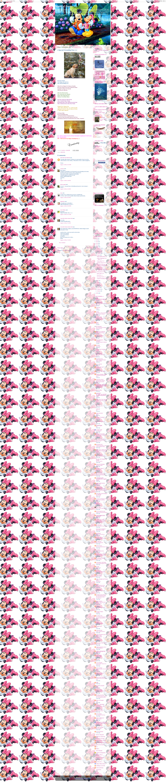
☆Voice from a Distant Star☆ (101, 449)
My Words (98, 345)
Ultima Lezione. (99, 674)
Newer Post (60, 248)
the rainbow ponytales (100, 685)
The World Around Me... (100, 433)
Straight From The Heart (101, 349)
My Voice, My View (99, 537)
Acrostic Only (98, 589)
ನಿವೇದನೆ (97, 622)
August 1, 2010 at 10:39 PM (65, 206)
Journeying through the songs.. (101, 563)
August (98, 255)
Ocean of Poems (99, 667)
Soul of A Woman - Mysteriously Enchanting (100, 488)
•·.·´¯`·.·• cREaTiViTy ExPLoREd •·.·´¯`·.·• (100, 705)
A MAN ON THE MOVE (100, 371)
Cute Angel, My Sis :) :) (101, 276)
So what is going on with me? (101, 538)
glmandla (98, 659)
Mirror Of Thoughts (100, 700)
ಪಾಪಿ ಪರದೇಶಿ (98, 652)
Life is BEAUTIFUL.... (100, 335)
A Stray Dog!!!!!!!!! (100, 261)
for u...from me (99, 364)
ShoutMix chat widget (99, 233)
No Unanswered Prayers (100, 534)
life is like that (98, 524)
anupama (62, 168)
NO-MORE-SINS (99, 709)
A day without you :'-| (100, 405)
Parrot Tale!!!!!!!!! (100, 273)
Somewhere (98, 418)
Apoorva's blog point (100, 734)
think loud (98, 307)
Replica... (98, 748)
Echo (97, 701)
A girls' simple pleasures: (100, 631)
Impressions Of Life (99, 379)
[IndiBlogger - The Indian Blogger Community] (99, 67)
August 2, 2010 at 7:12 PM (65, 223)
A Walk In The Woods (100, 519)
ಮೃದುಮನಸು (98, 393)
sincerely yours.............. (100, 761)
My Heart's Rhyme (99, 611)
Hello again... (98, 484)
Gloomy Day (98, 346)
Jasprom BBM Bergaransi (101, 456)
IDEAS (97, 584)
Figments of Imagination (101, 752)
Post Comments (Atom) (67, 250)
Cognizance (98, 606)
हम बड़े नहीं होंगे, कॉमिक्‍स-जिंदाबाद (101, 384)
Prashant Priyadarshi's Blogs (101, 742)
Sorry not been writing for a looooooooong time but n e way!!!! (101, 618)
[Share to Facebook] (77, 150)
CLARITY (98, 612)
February (99, 289)
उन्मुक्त (97, 298)
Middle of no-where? (99, 710)
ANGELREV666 (99, 630)
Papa (97, 336)
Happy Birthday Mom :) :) (102, 256)
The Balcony (98, 469)
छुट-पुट (97, 503)
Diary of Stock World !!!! (101, 677)
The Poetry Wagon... (100, 468)
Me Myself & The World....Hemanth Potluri (101, 359)
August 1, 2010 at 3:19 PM (65, 189)
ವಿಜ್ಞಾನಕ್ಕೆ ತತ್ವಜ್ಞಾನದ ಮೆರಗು (100, 515)
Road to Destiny (99, 574)
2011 (97, 245)
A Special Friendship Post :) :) (102, 278)
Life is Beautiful (99, 750)
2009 (97, 293)
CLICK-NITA (98, 769)
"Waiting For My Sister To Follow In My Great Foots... (102, 265)
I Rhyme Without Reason (100, 763)
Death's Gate (98, 495)
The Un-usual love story (100, 511)
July (98, 280)
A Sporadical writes (99, 454)
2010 (97, 246)
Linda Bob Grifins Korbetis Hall (66, 218)
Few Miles (98, 404)
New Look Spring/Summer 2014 (101, 546)
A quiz (97, 686)
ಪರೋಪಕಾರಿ (98, 516)
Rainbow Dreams (99, 689)
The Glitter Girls (99, 615)
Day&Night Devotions (100, 738)
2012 (97, 243)
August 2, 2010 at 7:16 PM (65, 240)
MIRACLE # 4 (98, 719)
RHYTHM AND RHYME (65, 157)
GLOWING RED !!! (99, 648)
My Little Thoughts (99, 727)
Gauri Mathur (63, 209)
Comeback (98, 368)
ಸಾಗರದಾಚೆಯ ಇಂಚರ (99, 477)
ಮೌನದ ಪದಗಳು (99, 655)
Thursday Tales (99, 626)
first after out (98, 724)
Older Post (89, 248)
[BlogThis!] (74, 150)
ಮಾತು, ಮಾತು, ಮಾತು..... (100, 623)
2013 (97, 241)
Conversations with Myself (101, 562)
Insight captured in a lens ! (101, 647)
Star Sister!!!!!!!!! (100, 267)
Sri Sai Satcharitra (99, 731)
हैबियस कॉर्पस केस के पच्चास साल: (101, 299)
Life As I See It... (99, 545)
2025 (97, 239)
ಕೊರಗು (97, 414)
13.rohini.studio (99, 429)
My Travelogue (99, 326)
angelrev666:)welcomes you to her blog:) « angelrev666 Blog (101, 723)
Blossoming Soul (99, 444)
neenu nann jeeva (99, 413)
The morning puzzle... (100, 542)
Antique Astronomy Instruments (101, 512)
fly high (97, 566)
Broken (97, 323)
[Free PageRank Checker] (97, 57)
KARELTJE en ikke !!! (100, 421)
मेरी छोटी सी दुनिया (99, 425)
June (98, 282)
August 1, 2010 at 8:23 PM (65, 197)
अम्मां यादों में (98, 504)
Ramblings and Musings (100, 331)
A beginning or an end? (100, 706)
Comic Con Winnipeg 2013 (101, 555)
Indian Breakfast (99, 636)
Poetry (97, 322)
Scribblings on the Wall (100, 765)
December (99, 248)
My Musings (98, 533)
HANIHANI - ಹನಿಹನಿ (100, 757)
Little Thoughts (99, 728)
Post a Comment (62, 242)
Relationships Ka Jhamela (101, 740)
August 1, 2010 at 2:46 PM (65, 180)
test (96, 410)
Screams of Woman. (98, 111)
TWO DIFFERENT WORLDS (101, 342)
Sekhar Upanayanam (100, 332)
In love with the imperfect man (101, 508)
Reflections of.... (99, 639)
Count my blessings (99, 767)
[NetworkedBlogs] (101, 160)
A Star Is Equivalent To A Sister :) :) (101, 259)
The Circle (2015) (99, 461)
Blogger (89, 778)
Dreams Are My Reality (100, 464)
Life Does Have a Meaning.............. (99, 755)
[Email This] (73, 150)
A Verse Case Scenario (100, 744)
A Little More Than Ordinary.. (101, 399)
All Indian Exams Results (101, 594)
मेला (96, 426)
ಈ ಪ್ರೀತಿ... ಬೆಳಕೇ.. (99, 656)
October (98, 251)
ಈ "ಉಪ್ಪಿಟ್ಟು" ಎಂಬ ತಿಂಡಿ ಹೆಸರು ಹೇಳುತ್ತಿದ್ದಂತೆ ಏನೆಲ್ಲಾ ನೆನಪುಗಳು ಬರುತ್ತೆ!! (101, 395)
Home (74, 248)
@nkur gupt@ (63, 184)
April (98, 285)
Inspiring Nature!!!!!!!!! (101, 262)
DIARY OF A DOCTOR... (101, 736)
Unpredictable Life (99, 367)
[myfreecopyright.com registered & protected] (102, 51)
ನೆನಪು (97, 682)
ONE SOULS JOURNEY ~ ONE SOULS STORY (101, 530)
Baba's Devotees (99, 601)
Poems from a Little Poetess (101, 642)
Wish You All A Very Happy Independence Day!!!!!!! (102, 270)
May (98, 284)
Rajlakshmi (62, 201)
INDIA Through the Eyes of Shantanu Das (101, 635)
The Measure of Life (100, 695)
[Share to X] (75, 150)
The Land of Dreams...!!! (101, 439)
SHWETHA (62, 152)
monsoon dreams (99, 472)
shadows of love (99, 559)
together (97, 350)
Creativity (103, 117)
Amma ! (97, 308)
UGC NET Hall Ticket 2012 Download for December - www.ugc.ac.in (101, 597)
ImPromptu (98, 759)
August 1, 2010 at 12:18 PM (65, 164)
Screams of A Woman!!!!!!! (101, 498)
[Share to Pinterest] (78, 150)
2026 (97, 238)
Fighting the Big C (99, 465)
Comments (98, 137)
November (99, 249)
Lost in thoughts (99, 662)
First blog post (98, 430)
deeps (61, 193)
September (99, 253)
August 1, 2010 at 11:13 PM (65, 214)
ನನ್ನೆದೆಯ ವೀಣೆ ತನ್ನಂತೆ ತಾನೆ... (101, 651)
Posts (97, 134)
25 (97, 74)
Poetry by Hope (99, 390)
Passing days (98, 581)
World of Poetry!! (65, 6)
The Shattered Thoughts (100, 558)
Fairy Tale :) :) (100, 275)
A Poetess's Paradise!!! (100, 417)
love (97, 746)
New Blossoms (98, 541)
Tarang (97, 311)
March (98, 287)
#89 (96, 627)
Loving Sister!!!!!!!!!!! (101, 271)
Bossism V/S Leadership (100, 499)
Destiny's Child (99, 317)
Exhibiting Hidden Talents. (100, 112)
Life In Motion (99, 713)
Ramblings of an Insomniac (101, 554)
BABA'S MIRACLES (100, 718)
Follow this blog (101, 162)
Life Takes (98, 549)
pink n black (98, 507)
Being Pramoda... (99, 353)
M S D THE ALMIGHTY (100, 571)
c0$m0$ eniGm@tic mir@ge (101, 374)
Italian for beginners (100, 673)
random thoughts (99, 302)
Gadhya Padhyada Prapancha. (100, 109)
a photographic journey (100, 483)
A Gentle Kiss (98, 567)
